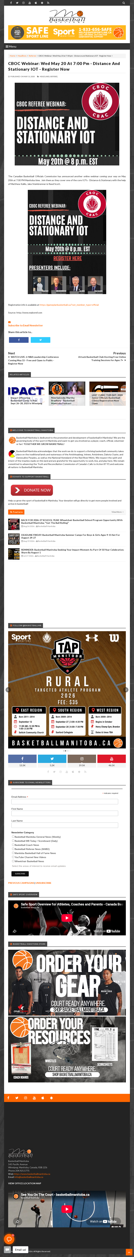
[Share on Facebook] (19, 340)
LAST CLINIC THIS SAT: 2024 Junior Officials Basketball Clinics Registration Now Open (107, 399)
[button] (8, 689)
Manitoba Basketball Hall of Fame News (35, 853)
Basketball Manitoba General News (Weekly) (38, 837)
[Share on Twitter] (40, 340)
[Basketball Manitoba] (67, 16)
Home (12, 56)
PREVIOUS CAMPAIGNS (21, 882)
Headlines (22, 56)
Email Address (19, 796)
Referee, (54, 76)
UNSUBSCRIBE (43, 882)
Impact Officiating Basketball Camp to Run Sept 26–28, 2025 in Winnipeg (26, 400)
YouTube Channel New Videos (30, 857)
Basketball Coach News (27, 845)
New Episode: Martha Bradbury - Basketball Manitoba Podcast (63, 400)
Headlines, (45, 76)
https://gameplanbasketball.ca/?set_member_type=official (69, 304)
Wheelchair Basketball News (29, 861)
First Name (17, 809)
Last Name (17, 820)
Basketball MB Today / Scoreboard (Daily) (36, 841)
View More (117, 512)
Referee (32, 56)
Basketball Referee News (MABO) (32, 849)
